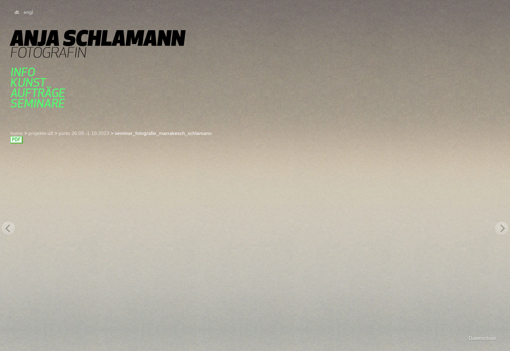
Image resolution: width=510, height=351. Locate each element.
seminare (37, 103)
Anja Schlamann (97, 38)
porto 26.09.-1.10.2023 (84, 133)
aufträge (37, 93)
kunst (28, 82)
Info (22, 72)
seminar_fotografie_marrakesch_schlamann (16, 140)
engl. (29, 12)
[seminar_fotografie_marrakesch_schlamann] (255, 228)
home (16, 133)
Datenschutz (482, 338)
